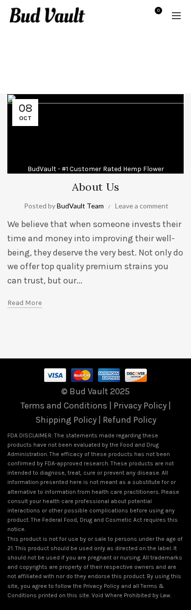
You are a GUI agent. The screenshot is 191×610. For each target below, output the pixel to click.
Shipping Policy (65, 419)
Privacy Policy (140, 405)
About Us (95, 187)
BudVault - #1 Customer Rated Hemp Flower (95, 169)
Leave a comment (141, 206)
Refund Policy (129, 419)
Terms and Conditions (64, 405)
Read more (24, 303)
